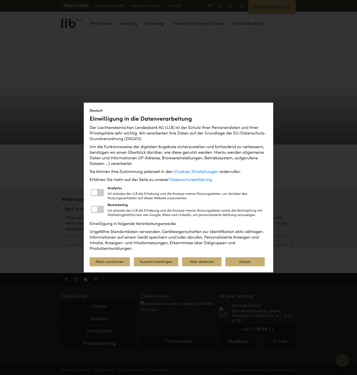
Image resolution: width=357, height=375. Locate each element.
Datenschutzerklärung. (191, 179)
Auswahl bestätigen (156, 262)
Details (245, 262)
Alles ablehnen (202, 262)
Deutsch (96, 110)
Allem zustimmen (110, 262)
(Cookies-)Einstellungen (196, 171)
